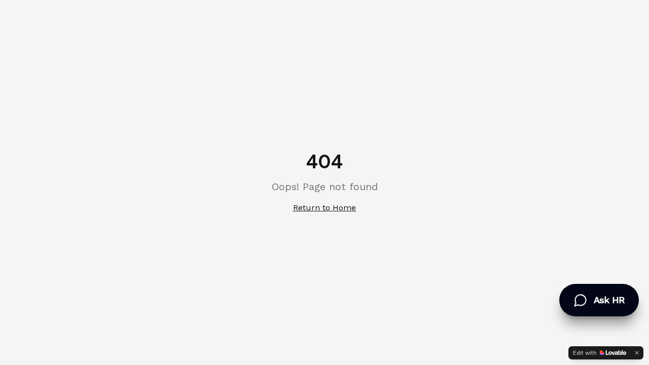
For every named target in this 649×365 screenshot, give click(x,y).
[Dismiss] (637, 353)
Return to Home (324, 207)
